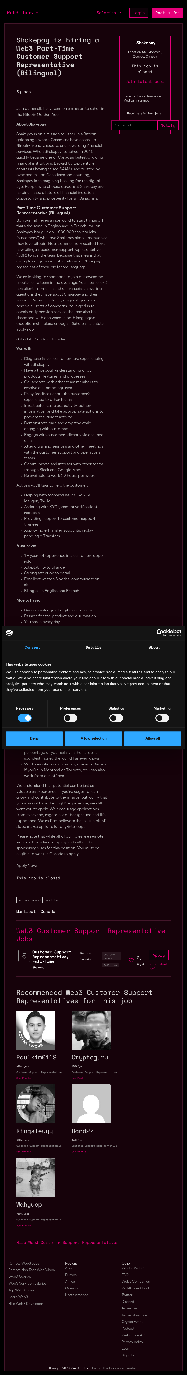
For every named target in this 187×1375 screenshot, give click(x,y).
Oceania (71, 1288)
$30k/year (22, 1214)
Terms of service (134, 1315)
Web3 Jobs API (134, 1335)
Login (139, 13)
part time (52, 899)
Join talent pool (144, 81)
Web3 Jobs (20, 13)
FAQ (125, 1275)
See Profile (23, 1078)
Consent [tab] (32, 647)
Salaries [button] (108, 13)
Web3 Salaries (20, 1277)
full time (110, 965)
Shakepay (145, 43)
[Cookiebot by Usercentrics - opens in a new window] (160, 633)
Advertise (129, 1308)
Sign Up (128, 1355)
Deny (34, 738)
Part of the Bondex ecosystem (115, 1368)
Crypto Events (133, 1322)
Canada (48, 911)
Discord (128, 1302)
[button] (36, 13)
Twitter (127, 1295)
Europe (71, 1275)
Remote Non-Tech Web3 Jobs (32, 1270)
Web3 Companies (136, 1281)
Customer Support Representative (39, 1072)
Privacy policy (132, 1342)
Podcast (128, 1328)
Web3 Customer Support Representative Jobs (90, 935)
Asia (68, 1268)
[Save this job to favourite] (131, 960)
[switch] (70, 718)
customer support (29, 899)
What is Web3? (133, 1268)
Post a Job (167, 13)
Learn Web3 (18, 1297)
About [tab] (154, 647)
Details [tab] (93, 647)
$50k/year (78, 1066)
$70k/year (22, 1066)
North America (76, 1295)
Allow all (152, 738)
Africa (70, 1281)
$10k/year (22, 1140)
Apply (159, 955)
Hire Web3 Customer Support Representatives (67, 1242)
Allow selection (94, 738)
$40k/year (78, 1140)
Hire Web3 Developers (26, 1304)
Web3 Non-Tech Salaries (27, 1283)
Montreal (26, 911)
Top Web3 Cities (21, 1290)
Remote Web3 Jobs (24, 1263)
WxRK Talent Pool (135, 1288)
